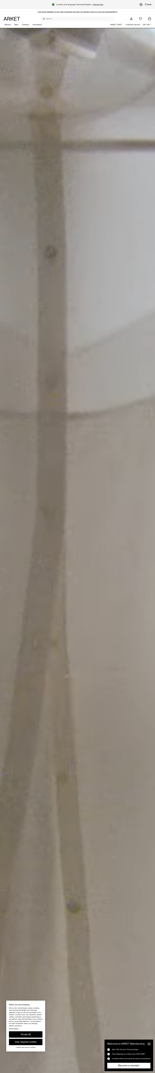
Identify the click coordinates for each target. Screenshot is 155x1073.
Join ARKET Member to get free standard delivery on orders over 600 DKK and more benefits (77, 12)
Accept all (26, 1034)
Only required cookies (26, 1042)
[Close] (149, 1044)
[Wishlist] (140, 19)
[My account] (131, 19)
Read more (14, 1029)
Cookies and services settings (26, 1047)
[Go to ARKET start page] (12, 19)
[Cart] (149, 19)
